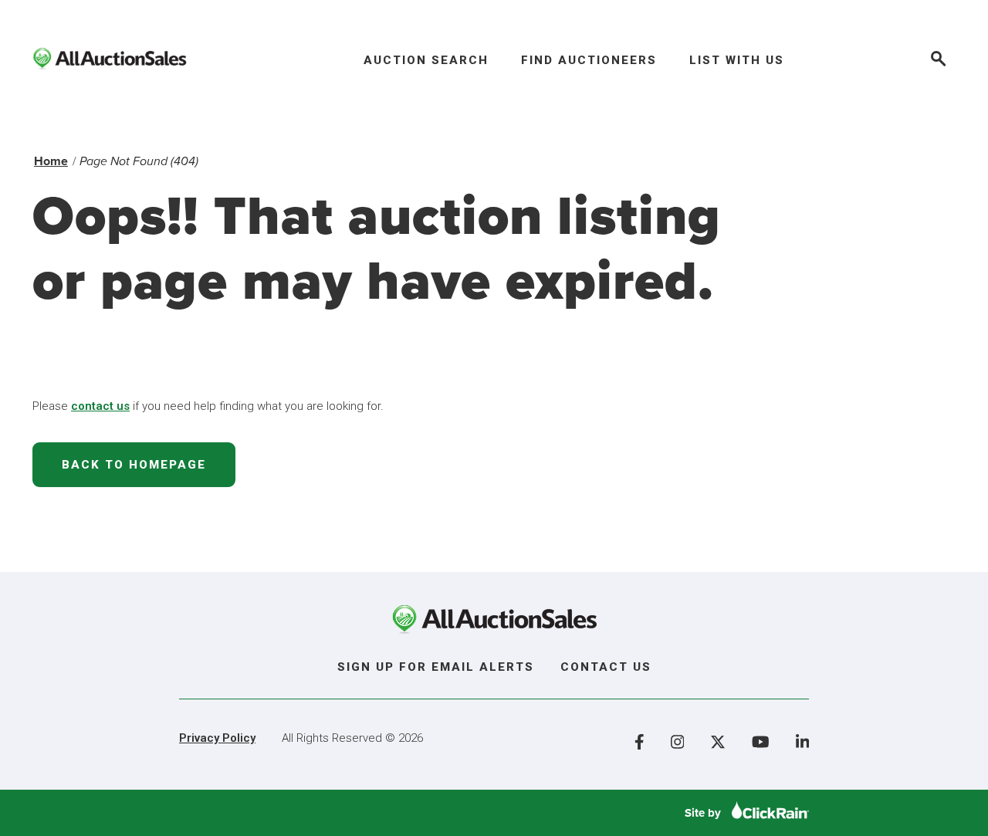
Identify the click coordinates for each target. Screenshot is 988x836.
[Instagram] (678, 742)
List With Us (736, 60)
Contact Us (605, 667)
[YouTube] (761, 742)
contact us (100, 406)
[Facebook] (639, 742)
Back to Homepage (134, 465)
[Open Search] (937, 60)
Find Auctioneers (589, 60)
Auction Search (426, 60)
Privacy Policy (217, 738)
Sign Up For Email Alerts (435, 667)
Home (51, 161)
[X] (718, 742)
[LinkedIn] (803, 742)
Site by (704, 812)
